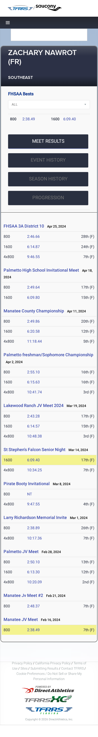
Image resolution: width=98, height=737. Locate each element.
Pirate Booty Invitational (27, 483)
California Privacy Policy (53, 663)
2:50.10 (33, 562)
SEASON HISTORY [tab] (48, 179)
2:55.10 (33, 372)
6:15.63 (33, 382)
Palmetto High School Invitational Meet (41, 270)
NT (29, 494)
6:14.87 (33, 246)
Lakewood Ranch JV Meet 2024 (34, 405)
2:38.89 (33, 528)
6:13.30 (33, 572)
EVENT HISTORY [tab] (48, 160)
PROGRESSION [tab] (48, 197)
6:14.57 (33, 426)
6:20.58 (33, 331)
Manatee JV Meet (21, 619)
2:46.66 (33, 236)
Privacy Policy (22, 663)
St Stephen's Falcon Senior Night (34, 449)
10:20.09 (34, 582)
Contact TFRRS (72, 668)
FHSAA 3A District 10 (24, 226)
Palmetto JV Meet (21, 551)
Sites (24, 668)
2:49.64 (33, 287)
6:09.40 (69, 119)
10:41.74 (34, 392)
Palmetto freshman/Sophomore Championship (48, 354)
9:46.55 (33, 256)
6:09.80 (33, 297)
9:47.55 (33, 504)
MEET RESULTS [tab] (48, 141)
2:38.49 (28, 119)
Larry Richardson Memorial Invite (35, 517)
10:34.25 (34, 470)
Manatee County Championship (34, 310)
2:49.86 (33, 321)
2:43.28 (33, 416)
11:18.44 (34, 341)
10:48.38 (34, 436)
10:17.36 (34, 538)
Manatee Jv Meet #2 (23, 595)
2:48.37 (33, 606)
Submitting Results (44, 668)
